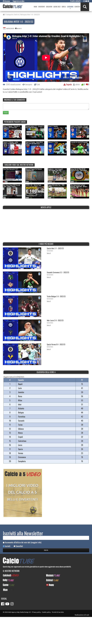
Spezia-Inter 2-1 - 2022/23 (55, 248)
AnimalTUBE (50, 580)
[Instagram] (84, 1)
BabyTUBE (6, 580)
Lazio (20, 388)
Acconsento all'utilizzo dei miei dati (23, 542)
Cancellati (19, 546)
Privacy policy (36, 612)
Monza (20, 432)
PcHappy (49, 585)
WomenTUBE (50, 575)
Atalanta (21, 408)
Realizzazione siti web (82, 615)
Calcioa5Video (8, 575)
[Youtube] (86, 1)
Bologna (21, 412)
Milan (20, 400)
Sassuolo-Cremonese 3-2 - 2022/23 (58, 272)
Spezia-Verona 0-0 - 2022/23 (56, 344)
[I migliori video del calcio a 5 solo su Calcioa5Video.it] (22, 492)
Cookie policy (46, 612)
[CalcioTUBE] (13, 6)
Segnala (69, 84)
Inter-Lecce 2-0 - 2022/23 (55, 320)
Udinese (21, 428)
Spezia (20, 449)
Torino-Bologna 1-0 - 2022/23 (56, 296)
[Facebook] (88, 1)
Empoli (20, 436)
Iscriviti (7, 546)
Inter (19, 404)
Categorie (9, 14)
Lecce (20, 445)
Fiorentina (21, 416)
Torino (20, 424)
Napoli (20, 384)
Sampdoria (22, 461)
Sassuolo (21, 420)
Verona (20, 453)
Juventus (21, 392)
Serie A (16, 14)
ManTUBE (6, 590)
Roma (20, 396)
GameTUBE (7, 585)
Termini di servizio (58, 612)
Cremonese (22, 457)
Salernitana (22, 441)
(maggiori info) (36, 542)
